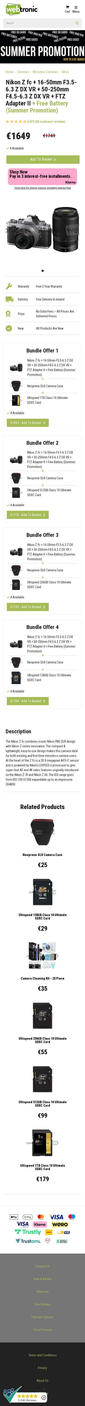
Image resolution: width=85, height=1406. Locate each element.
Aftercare (42, 1292)
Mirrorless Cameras (45, 72)
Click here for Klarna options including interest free (42, 187)
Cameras (23, 72)
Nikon (65, 72)
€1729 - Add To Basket (25, 607)
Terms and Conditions (43, 1355)
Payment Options (42, 1317)
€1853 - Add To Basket (25, 423)
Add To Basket (41, 159)
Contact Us (42, 1266)
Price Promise (43, 1330)
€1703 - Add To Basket (25, 701)
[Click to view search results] (77, 24)
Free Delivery (42, 1304)
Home (9, 72)
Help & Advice (42, 1279)
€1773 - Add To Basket (25, 515)
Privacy (42, 1368)
